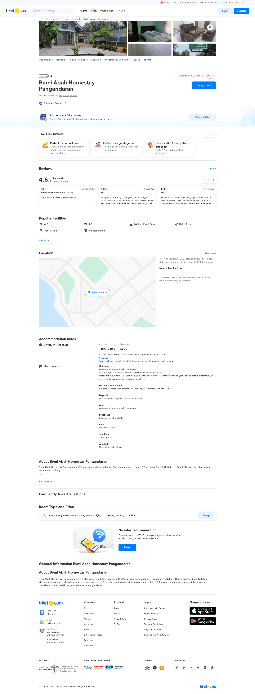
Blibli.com (88, 645)
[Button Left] (206, 180)
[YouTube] (198, 667)
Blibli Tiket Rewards (209, 2)
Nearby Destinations (170, 268)
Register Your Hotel (153, 629)
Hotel (41, 19)
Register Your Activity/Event (157, 635)
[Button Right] (213, 180)
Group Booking (151, 613)
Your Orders (227, 2)
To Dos (117, 624)
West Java (50, 19)
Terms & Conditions (153, 624)
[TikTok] (212, 667)
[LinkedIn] (191, 667)
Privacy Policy (150, 619)
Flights (117, 608)
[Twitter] (184, 667)
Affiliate (87, 629)
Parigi (74, 19)
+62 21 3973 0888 (55, 642)
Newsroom (89, 613)
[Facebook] (176, 667)
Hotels (117, 613)
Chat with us (53, 614)
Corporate (89, 624)
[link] (225, 11)
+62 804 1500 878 (55, 635)
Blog (86, 608)
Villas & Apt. (120, 619)
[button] (97, 292)
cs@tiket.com (53, 623)
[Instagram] (205, 667)
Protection (89, 640)
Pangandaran (63, 19)
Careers (87, 619)
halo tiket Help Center (154, 608)
